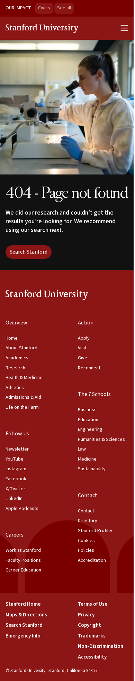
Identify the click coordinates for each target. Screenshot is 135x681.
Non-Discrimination (100, 646)
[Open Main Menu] (124, 28)
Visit (82, 347)
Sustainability (92, 468)
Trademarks (92, 636)
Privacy (86, 614)
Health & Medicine (24, 377)
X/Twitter (15, 488)
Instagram (16, 468)
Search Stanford (28, 252)
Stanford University (42, 28)
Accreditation (92, 560)
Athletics (15, 387)
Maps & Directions (26, 614)
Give (82, 357)
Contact (86, 511)
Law (82, 449)
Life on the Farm (22, 407)
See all (65, 7)
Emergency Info (23, 636)
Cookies (86, 540)
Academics (17, 357)
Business (87, 409)
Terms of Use (92, 604)
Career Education (23, 570)
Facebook (16, 478)
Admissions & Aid (23, 397)
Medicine (87, 459)
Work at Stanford (23, 550)
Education (88, 419)
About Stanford (21, 347)
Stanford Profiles (96, 530)
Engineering (90, 429)
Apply (84, 338)
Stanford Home (23, 604)
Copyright (89, 625)
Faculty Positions (23, 560)
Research (15, 368)
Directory (87, 520)
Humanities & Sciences (101, 439)
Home (12, 338)
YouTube (15, 459)
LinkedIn (14, 498)
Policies (86, 550)
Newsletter (17, 449)
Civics (44, 7)
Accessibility (92, 657)
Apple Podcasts (22, 508)
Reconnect (89, 368)
